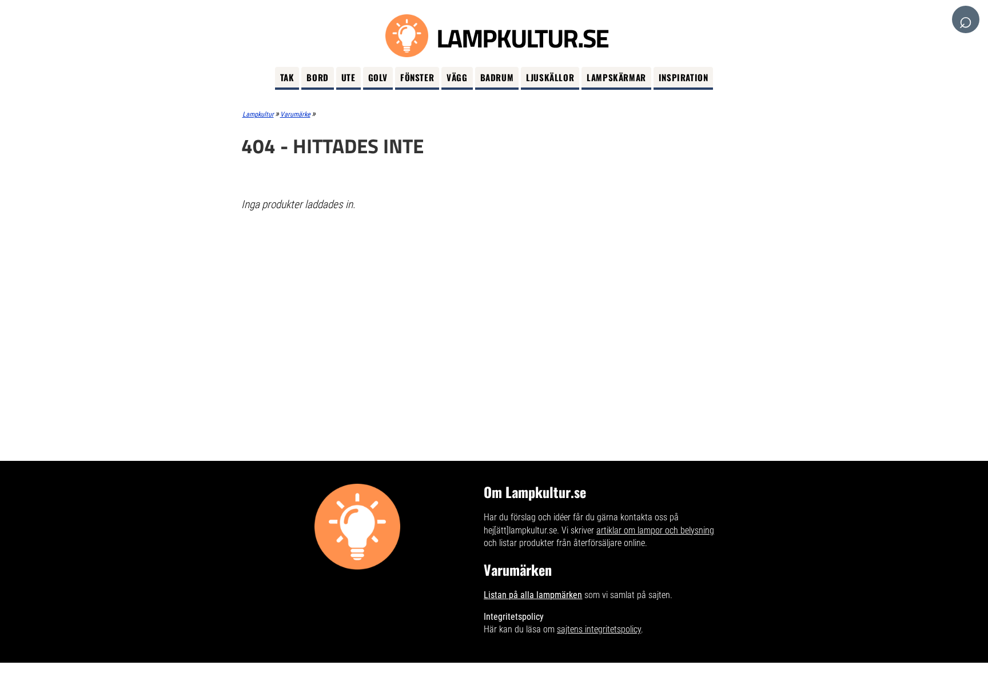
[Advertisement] (494, 304)
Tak (287, 77)
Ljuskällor (550, 77)
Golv (378, 77)
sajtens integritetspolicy (599, 629)
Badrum (497, 77)
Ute (348, 77)
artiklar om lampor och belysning (655, 530)
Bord (317, 77)
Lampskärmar (616, 77)
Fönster (417, 77)
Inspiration (683, 77)
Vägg (457, 77)
